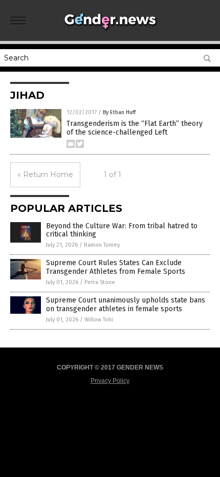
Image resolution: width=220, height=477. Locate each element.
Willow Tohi (98, 319)
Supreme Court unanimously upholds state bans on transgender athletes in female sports (125, 304)
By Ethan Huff (119, 112)
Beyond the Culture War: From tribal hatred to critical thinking (121, 230)
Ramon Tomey (102, 245)
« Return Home (45, 174)
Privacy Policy (110, 380)
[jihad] (110, 30)
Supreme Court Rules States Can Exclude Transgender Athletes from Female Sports (115, 267)
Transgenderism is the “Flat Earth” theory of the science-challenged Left (135, 128)
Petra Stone (99, 282)
